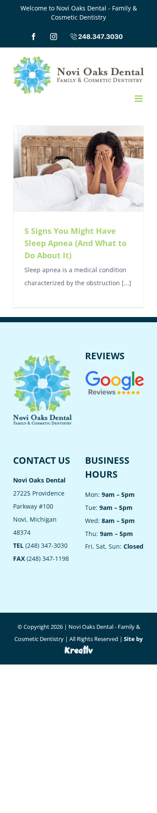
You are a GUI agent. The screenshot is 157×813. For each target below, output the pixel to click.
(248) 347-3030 (40, 545)
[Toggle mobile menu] (139, 98)
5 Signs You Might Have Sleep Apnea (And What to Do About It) (75, 243)
